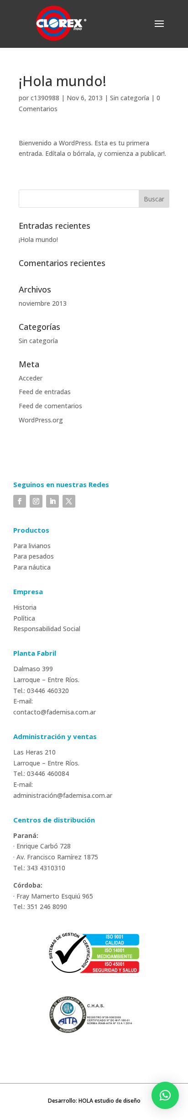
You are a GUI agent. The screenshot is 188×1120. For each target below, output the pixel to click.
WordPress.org (41, 420)
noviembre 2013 (43, 303)
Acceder (30, 378)
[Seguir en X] (69, 501)
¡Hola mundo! (38, 239)
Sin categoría (129, 97)
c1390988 (45, 97)
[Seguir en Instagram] (36, 501)
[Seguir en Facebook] (19, 501)
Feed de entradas (45, 391)
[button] (165, 1095)
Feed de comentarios (50, 405)
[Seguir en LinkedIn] (52, 501)
